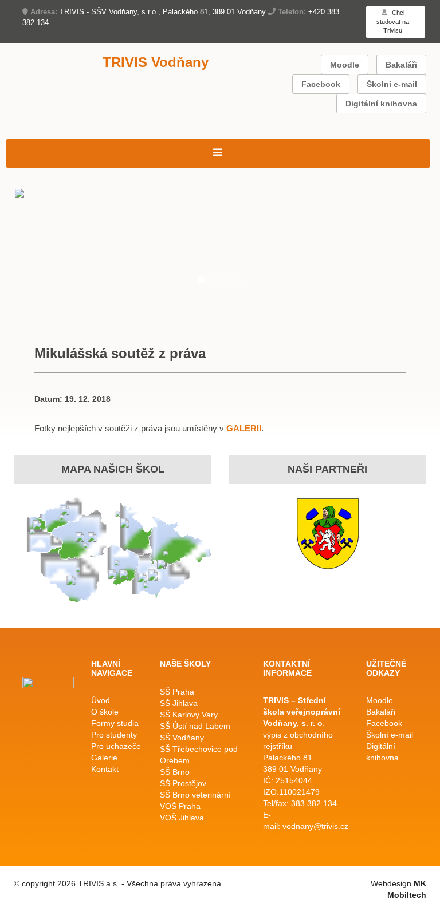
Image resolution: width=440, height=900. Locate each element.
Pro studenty (114, 734)
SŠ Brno (175, 771)
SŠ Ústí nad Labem (195, 726)
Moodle (344, 64)
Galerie (104, 757)
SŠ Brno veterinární (195, 794)
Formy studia (115, 723)
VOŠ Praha (180, 806)
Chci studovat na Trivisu (392, 21)
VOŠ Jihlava (182, 817)
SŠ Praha (177, 691)
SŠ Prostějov (183, 783)
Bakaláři (401, 64)
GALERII (243, 428)
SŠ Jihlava (179, 703)
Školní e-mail (392, 84)
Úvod (100, 700)
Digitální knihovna (381, 103)
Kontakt (105, 769)
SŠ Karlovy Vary (189, 714)
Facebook (320, 84)
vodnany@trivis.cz (315, 826)
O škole (105, 711)
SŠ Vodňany (182, 737)
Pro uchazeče (116, 746)
